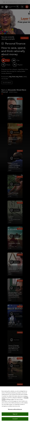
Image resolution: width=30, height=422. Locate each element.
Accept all (15, 419)
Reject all (15, 414)
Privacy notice (10, 399)
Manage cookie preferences (15, 409)
